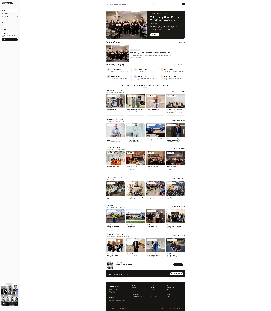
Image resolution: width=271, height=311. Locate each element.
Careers (169, 288)
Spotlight (10, 17)
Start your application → (176, 272)
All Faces (6, 13)
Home (5, 10)
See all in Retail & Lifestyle (178, 177)
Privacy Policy (163, 307)
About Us (169, 293)
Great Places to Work (137, 295)
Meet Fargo (135, 288)
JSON (113, 303)
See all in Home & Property (178, 119)
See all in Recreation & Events (178, 234)
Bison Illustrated (136, 293)
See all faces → (181, 63)
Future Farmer (135, 290)
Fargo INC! (134, 286)
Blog (168, 290)
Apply (10, 30)
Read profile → (181, 41)
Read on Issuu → (178, 263)
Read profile (154, 33)
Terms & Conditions (171, 307)
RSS (109, 303)
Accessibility (179, 307)
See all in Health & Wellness (178, 90)
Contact (6, 26)
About (5, 22)
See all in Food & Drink (179, 147)
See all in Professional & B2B (178, 205)
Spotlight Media (170, 286)
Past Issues (6, 19)
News (117, 303)
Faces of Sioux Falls (154, 293)
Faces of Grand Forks (154, 290)
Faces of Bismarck (154, 288)
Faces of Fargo (153, 286)
